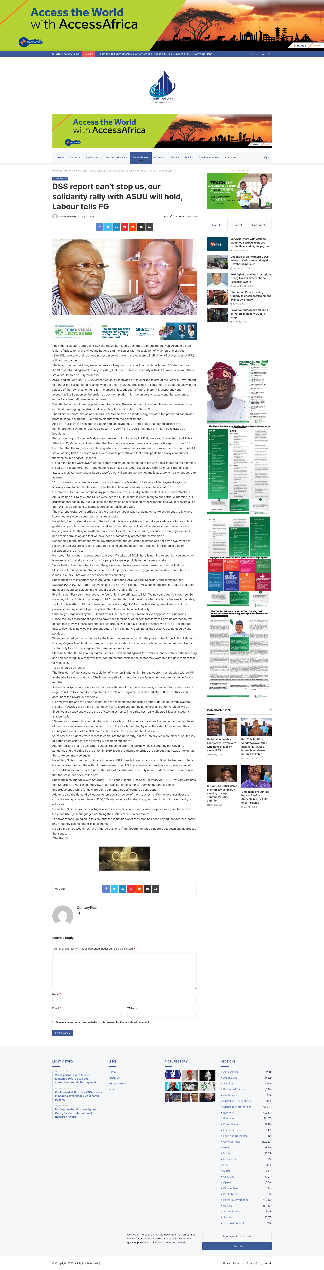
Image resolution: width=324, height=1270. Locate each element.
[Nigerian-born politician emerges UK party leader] (173, 1086)
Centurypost (230, 1095)
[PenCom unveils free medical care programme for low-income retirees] (207, 1075)
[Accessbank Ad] (162, 130)
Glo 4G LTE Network (239, 170)
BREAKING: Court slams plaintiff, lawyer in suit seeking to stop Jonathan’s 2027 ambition (222, 793)
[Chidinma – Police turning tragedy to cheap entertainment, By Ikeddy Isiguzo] (217, 297)
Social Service (232, 1211)
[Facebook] (100, 227)
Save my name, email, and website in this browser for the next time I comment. (103, 1022)
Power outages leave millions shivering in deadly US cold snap (249, 313)
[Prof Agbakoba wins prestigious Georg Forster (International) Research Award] (217, 280)
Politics (189, 157)
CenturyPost (66, 216)
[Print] (149, 227)
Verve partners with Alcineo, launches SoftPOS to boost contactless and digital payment (250, 242)
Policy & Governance (236, 1199)
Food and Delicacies (235, 1135)
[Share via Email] (141, 227)
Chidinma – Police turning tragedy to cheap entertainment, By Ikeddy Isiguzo (251, 295)
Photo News (230, 1194)
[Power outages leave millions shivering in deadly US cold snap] (217, 315)
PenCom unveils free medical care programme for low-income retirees (138, 53)
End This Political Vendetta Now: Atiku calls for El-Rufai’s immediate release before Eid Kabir (254, 747)
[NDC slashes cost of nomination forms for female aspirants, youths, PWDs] (173, 1074)
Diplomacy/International (237, 1106)
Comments (259, 225)
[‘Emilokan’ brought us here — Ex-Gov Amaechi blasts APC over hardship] (256, 776)
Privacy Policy (117, 1083)
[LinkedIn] (116, 227)
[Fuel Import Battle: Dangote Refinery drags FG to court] (173, 1097)
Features (228, 1130)
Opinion (227, 1182)
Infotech (159, 157)
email (112, 1089)
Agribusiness (93, 157)
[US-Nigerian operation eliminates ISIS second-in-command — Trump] (207, 1097)
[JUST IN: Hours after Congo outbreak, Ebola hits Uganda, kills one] (190, 1086)
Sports (227, 1217)
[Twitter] (108, 227)
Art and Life (230, 1077)
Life (225, 1164)
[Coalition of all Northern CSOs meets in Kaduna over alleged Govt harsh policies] (217, 262)
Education (229, 1118)
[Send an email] (75, 216)
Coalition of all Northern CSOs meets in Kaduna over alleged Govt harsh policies (249, 260)
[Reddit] (132, 227)
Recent (237, 225)
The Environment (209, 157)
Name (56, 994)
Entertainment (231, 1124)
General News (141, 157)
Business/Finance (116, 157)
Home (60, 157)
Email (56, 1008)
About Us (75, 157)
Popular (217, 225)
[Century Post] (162, 85)
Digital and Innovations (237, 1100)
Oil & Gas (175, 157)
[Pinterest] (124, 227)
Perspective (230, 1188)
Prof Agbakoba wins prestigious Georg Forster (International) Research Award (251, 278)
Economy (229, 1112)
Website (132, 1008)
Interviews (229, 1159)
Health (227, 1147)
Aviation (228, 1083)
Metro (226, 1170)
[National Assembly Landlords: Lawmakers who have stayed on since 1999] (222, 726)
